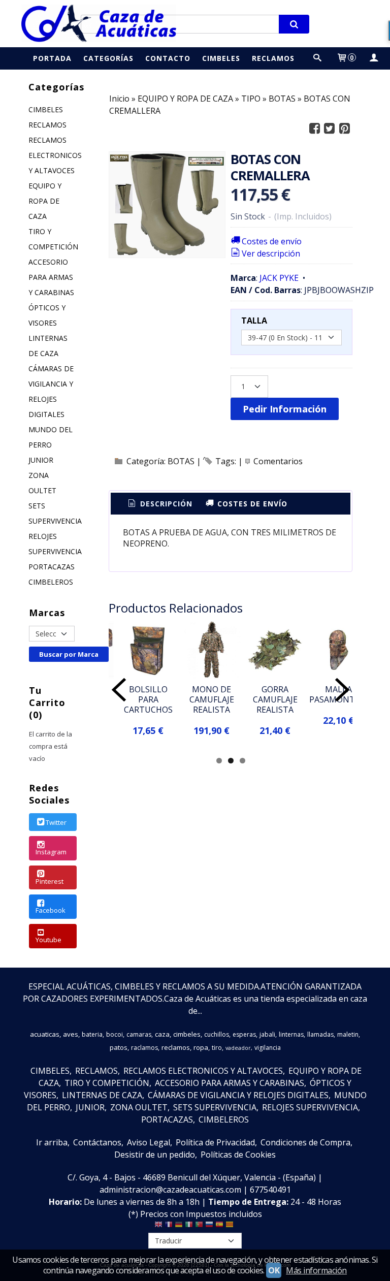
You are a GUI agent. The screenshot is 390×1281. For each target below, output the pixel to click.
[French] (169, 1227)
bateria (92, 1034)
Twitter (56, 822)
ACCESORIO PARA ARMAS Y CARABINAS (51, 277)
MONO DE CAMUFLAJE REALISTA (211, 699)
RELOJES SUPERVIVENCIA (52, 543)
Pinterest (49, 881)
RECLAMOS (47, 125)
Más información (316, 1270)
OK (273, 1270)
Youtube (48, 939)
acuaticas (44, 1034)
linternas (291, 1034)
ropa (200, 1047)
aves (70, 1034)
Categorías (108, 58)
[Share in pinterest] (344, 129)
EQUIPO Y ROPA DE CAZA (44, 201)
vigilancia (267, 1047)
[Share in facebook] (314, 129)
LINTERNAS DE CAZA (48, 345)
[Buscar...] (317, 58)
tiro (217, 1047)
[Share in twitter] (329, 129)
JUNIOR (40, 460)
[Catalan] (230, 1227)
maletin (348, 1034)
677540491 (270, 1189)
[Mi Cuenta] (373, 58)
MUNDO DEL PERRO (50, 437)
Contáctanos (97, 1142)
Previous (119, 689)
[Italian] (189, 1227)
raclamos (144, 1047)
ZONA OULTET (42, 482)
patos (118, 1047)
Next (342, 689)
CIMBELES (45, 109)
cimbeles (187, 1034)
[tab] (159, 504)
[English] (158, 1227)
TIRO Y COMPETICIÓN (52, 239)
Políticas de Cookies (238, 1154)
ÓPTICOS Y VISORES (47, 315)
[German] (179, 1227)
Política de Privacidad (215, 1142)
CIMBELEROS (50, 582)
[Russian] (209, 1227)
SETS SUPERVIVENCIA (52, 513)
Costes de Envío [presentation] (251, 503)
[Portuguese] (199, 1227)
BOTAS (181, 461)
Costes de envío (272, 241)
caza (162, 1034)
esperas (244, 1034)
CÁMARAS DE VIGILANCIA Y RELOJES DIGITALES (51, 391)
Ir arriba (52, 1142)
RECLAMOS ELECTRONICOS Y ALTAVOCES (52, 155)
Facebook (51, 910)
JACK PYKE (279, 277)
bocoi (114, 1034)
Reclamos (273, 58)
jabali (267, 1034)
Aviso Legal (148, 1142)
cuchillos (216, 1034)
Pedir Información (285, 408)
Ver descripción (271, 253)
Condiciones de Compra (305, 1142)
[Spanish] (219, 1227)
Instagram (51, 851)
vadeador (238, 1047)
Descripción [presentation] (165, 503)
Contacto (167, 58)
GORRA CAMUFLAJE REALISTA (275, 699)
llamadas (320, 1034)
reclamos (175, 1047)
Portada (52, 58)
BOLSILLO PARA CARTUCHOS (148, 699)
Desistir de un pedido (154, 1154)
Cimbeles (221, 58)
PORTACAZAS (51, 566)
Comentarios (278, 461)
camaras (138, 1034)
